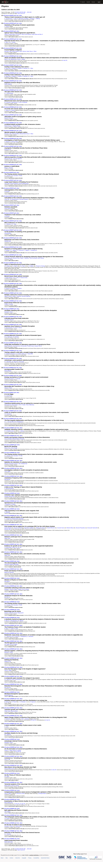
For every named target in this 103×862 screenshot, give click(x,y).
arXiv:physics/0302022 (9, 468)
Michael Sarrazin (8, 158)
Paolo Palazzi (7, 208)
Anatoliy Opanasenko (9, 496)
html (17, 15)
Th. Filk (15, 327)
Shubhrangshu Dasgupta (17, 518)
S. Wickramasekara (9, 488)
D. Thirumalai (20, 361)
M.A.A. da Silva (13, 644)
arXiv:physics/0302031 (9, 544)
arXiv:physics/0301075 (8, 213)
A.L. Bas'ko (15, 266)
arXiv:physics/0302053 (9, 723)
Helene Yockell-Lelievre (10, 34)
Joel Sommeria (16, 346)
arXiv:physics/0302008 (8, 350)
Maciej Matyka (7, 370)
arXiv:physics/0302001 (8, 293)
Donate (93, 2)
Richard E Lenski (20, 793)
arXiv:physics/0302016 (8, 418)
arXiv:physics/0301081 (8, 262)
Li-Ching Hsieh (7, 547)
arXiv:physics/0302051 (9, 707)
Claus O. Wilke (7, 670)
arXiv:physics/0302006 (8, 333)
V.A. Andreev (16, 336)
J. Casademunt (33, 250)
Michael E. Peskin (8, 652)
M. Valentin (20, 620)
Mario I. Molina (17, 589)
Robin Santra (7, 785)
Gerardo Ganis (60, 527)
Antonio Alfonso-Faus (9, 768)
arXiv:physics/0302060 (9, 782)
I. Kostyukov (7, 504)
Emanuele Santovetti (92, 527)
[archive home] (5, 2)
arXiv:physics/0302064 (9, 815)
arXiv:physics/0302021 (9, 460)
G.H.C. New (15, 277)
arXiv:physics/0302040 (9, 617)
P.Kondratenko (7, 233)
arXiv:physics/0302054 (9, 731)
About (2, 858)
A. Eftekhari (7, 512)
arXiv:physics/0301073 (8, 196)
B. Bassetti (24, 102)
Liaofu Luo (14, 547)
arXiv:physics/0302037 (9, 593)
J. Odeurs (21, 431)
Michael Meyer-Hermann (18, 438)
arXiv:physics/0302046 (9, 667)
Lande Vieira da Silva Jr (37, 34)
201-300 (20, 12)
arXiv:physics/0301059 (8, 80)
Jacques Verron (38, 346)
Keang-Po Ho (7, 149)
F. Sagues (26, 250)
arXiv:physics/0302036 (9, 586)
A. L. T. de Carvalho (9, 421)
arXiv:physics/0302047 (9, 676)
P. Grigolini (19, 68)
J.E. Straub (14, 361)
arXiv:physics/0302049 (9, 692)
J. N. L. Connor (11, 42)
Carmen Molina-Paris (23, 183)
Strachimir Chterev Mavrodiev (11, 564)
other (20, 15)
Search (83, 2)
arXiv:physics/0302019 (9, 444)
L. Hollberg (37, 18)
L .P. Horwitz (17, 378)
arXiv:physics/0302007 (8, 342)
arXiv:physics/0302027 (9, 509)
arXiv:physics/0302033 (9, 561)
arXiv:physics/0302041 (9, 625)
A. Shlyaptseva (23, 636)
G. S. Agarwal (7, 518)
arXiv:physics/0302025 (9, 493)
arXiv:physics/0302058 (9, 765)
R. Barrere (6, 620)
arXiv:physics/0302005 (8, 324)
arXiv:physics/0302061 (9, 790)
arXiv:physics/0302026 (9, 501)
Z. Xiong (6, 110)
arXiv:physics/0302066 (9, 830)
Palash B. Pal (7, 661)
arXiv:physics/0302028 (9, 515)
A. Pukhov (13, 504)
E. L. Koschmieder (8, 93)
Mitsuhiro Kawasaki (9, 463)
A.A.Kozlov (7, 191)
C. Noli (6, 42)
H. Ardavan (7, 288)
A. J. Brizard (7, 224)
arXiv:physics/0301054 (8, 39)
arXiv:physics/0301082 (8, 274)
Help (7, 858)
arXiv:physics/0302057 (9, 756)
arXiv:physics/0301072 (8, 188)
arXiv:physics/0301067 (8, 146)
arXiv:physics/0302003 (8, 308)
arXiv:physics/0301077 (8, 230)
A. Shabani (7, 141)
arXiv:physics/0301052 (8, 23)
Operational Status (45, 858)
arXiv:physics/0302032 (9, 552)
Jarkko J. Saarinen (16, 296)
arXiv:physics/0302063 (9, 808)
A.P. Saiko (6, 776)
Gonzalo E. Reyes (8, 826)
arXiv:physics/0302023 (9, 476)
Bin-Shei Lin (7, 597)
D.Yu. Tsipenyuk (8, 336)
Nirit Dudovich (7, 404)
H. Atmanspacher (8, 327)
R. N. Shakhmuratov (9, 431)
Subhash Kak (7, 241)
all (24, 13)
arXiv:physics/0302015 (8, 410)
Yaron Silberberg (30, 404)
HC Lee (19, 547)
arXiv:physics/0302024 (9, 485)
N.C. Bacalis (12, 110)
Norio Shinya (41, 258)
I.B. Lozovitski (14, 175)
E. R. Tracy (13, 224)
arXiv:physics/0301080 (8, 254)
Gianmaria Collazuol (29, 527)
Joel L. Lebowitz (25, 718)
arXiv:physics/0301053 (8, 31)
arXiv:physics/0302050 (9, 698)
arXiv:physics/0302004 (8, 316)
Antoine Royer (18, 826)
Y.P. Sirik (20, 455)
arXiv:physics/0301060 (8, 90)
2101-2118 (29, 12)
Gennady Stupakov (23, 199)
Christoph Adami (42, 793)
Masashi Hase (16, 258)
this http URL (64, 60)
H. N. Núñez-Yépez (20, 353)
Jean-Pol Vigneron (17, 158)
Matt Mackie (7, 479)
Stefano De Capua (40, 527)
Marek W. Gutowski (9, 572)
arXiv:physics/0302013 (8, 392)
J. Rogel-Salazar (8, 277)
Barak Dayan (15, 404)
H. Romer (19, 327)
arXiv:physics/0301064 (8, 122)
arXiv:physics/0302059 (9, 773)
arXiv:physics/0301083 (8, 283)
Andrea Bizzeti (7, 527)
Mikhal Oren (14, 59)
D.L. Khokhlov (7, 834)
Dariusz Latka (26, 51)
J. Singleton (19, 288)
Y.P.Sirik (20, 175)
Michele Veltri (7, 529)
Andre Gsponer (8, 84)
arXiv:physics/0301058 (8, 73)
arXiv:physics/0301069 (8, 164)
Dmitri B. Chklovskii (9, 612)
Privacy (29, 858)
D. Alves (6, 628)
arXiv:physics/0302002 (8, 300)
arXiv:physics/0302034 (9, 569)
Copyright (24, 858)
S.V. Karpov (7, 266)
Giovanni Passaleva (80, 527)
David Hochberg (14, 183)
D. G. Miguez (13, 250)
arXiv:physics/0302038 (9, 601)
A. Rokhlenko (7, 718)
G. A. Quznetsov (8, 395)
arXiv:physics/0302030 (9, 535)
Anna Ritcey (28, 34)
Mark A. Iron (7, 59)
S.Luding (11, 304)
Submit (88, 2)
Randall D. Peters (8, 312)
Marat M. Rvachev (8, 118)
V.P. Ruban (7, 818)
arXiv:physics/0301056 (8, 56)
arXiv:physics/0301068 (8, 155)
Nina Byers (7, 581)
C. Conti (6, 726)
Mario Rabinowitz (8, 802)
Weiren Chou (7, 448)
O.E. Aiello (6, 644)
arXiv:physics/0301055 (8, 48)
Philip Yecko (7, 711)
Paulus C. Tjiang (8, 750)
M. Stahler (26, 18)
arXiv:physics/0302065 (9, 823)
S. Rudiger (6, 250)
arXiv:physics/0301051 (8, 15)
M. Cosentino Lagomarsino (10, 102)
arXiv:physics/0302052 (9, 715)
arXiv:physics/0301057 (8, 65)
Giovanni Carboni (18, 527)
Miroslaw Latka (8, 51)
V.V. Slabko (31, 266)
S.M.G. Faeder (21, 404)
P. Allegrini (13, 68)
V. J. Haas (11, 628)
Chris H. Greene (15, 785)
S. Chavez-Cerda (23, 277)
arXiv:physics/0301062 (8, 107)
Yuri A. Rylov (7, 471)
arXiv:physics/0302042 (9, 633)
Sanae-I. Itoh (17, 463)
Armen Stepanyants (19, 612)
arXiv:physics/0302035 (9, 578)
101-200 (16, 12)
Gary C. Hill (7, 759)
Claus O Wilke (7, 793)
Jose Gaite (7, 183)
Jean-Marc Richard (9, 319)
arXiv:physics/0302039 (9, 609)
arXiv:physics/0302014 (8, 401)
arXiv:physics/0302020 (9, 452)
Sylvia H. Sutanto (17, 750)
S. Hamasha (30, 636)
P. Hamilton (25, 68)
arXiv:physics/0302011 (8, 375)
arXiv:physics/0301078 (8, 237)
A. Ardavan (12, 288)
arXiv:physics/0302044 (9, 649)
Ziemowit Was (15, 133)
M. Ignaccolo (7, 68)
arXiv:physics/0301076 (8, 220)
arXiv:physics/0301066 (8, 138)
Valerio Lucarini (8, 296)
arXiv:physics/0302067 (9, 838)
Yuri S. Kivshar (25, 589)
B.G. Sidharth (7, 734)
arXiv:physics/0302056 (9, 747)
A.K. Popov (22, 266)
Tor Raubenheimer (14, 199)
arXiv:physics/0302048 (9, 684)
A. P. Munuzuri (20, 250)
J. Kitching (31, 18)
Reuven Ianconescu (9, 378)
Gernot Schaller (8, 438)
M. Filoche (14, 701)
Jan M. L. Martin (21, 59)
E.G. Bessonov (7, 679)
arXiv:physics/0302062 (9, 799)
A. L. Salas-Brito (29, 353)
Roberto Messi (70, 527)
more (22, 13)
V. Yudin (15, 18)
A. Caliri (16, 628)
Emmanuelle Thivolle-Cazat (27, 346)
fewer (18, 13)
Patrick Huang (7, 125)
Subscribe (17, 858)
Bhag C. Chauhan (8, 167)
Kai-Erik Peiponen (26, 296)
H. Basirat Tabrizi (14, 141)
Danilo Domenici (51, 527)
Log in (99, 2)
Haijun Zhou (7, 538)
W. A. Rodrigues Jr (18, 421)
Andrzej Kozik (22, 133)
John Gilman (7, 811)
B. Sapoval (32, 701)
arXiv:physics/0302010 (8, 367)
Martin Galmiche (8, 346)
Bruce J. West (33, 51)
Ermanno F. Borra (20, 34)
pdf (15, 15)
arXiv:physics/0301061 (8, 99)
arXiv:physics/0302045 (9, 658)
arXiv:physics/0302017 (9, 427)
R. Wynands (20, 18)
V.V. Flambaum (8, 414)
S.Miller (6, 304)
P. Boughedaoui (13, 620)
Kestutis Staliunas (8, 695)
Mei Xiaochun (7, 687)
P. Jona (19, 102)
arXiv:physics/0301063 (8, 114)
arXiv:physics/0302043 (9, 641)
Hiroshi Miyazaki (8, 258)
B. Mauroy (6, 701)
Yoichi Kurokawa (33, 258)
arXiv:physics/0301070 (8, 172)
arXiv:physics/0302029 (9, 524)
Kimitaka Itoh (24, 463)
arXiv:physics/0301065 (8, 130)
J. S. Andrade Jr (22, 701)
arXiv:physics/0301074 (8, 205)
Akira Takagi (14, 448)
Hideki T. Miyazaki (24, 258)
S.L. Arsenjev (7, 175)
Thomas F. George (40, 266)
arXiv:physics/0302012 (8, 384)
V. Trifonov (7, 26)
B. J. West (30, 68)
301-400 (23, 12)
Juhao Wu (6, 199)
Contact (11, 858)
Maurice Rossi (14, 711)
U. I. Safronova (8, 636)
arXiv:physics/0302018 (9, 435)
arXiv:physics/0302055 (9, 739)
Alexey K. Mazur (8, 387)
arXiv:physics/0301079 (8, 247)
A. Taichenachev (8, 18)
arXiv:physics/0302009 (8, 358)
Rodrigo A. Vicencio (9, 589)
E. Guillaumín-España (9, 353)
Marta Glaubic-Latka (17, 51)
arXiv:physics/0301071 (8, 180)
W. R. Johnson (15, 636)
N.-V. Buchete (7, 361)
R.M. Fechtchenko (16, 679)
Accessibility (36, 858)
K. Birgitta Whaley (16, 125)
